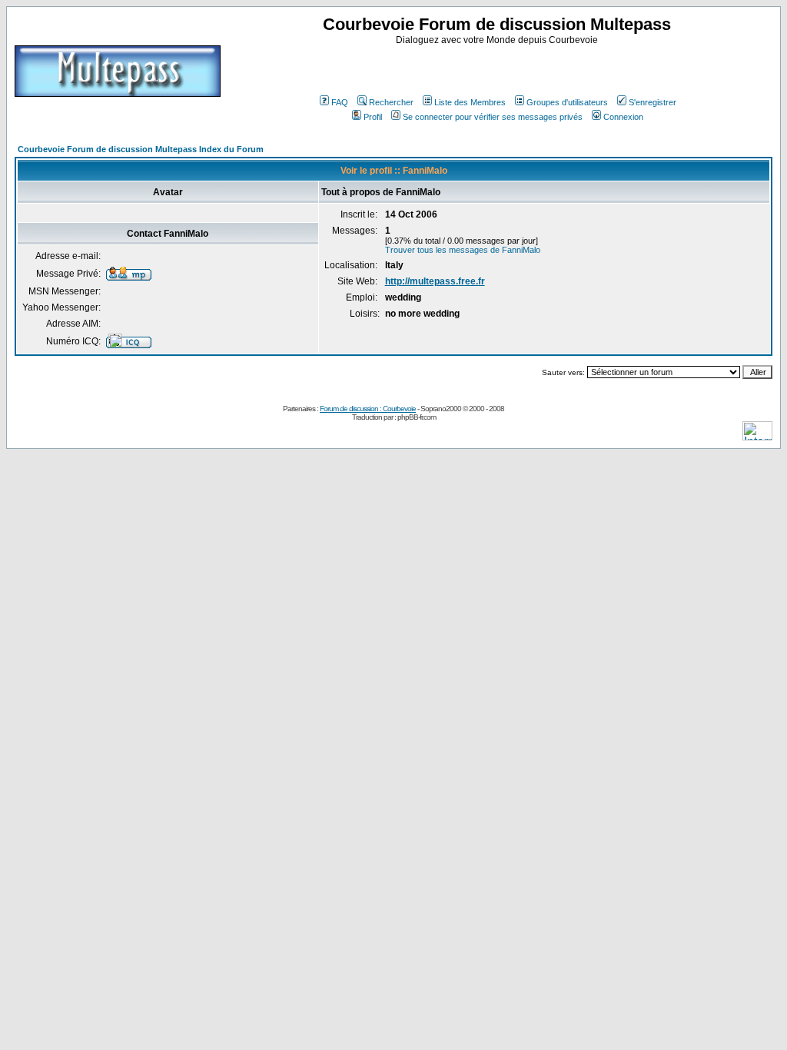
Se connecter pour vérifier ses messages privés (493, 116)
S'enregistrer (652, 102)
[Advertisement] (499, 68)
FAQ (339, 102)
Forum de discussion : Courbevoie (368, 408)
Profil (373, 116)
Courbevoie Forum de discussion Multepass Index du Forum (141, 149)
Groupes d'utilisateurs (567, 102)
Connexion (623, 116)
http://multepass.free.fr (435, 281)
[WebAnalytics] (757, 436)
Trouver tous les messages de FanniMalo (462, 249)
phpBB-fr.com (416, 417)
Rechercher (391, 102)
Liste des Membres (470, 102)
